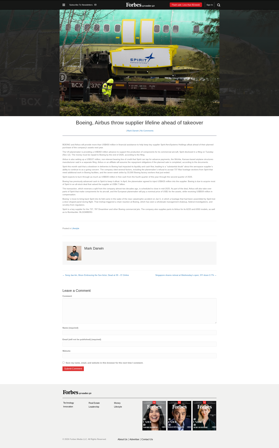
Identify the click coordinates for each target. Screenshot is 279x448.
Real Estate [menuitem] (94, 403)
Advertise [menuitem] (134, 439)
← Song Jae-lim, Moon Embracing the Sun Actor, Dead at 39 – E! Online (95, 275)
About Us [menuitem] (122, 439)
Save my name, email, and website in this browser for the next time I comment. (104, 363)
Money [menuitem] (117, 403)
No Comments (146, 130)
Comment (67, 296)
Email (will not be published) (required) (81, 339)
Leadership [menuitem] (94, 406)
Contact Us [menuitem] (147, 439)
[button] (82, 4)
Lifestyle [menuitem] (118, 406)
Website (66, 351)
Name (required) (70, 328)
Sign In (209, 5)
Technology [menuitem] (68, 403)
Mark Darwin (133, 130)
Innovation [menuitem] (68, 406)
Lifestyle (75, 228)
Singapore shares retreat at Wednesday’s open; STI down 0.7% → (186, 275)
